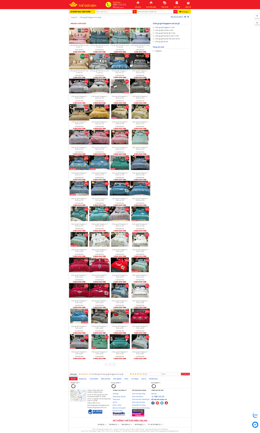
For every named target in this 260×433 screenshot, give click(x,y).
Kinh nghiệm (117, 379)
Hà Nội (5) (101, 424)
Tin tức (73, 379)
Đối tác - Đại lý (117, 405)
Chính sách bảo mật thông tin (141, 399)
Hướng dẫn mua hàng (138, 405)
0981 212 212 (159, 396)
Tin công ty (134, 379)
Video (126, 379)
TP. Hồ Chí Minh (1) (154, 424)
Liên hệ (115, 402)
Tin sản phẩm (93, 379)
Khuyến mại (82, 379)
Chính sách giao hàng (138, 394)
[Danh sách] (188, 17)
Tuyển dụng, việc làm (119, 396)
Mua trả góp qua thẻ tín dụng (141, 408)
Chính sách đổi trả (137, 396)
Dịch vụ (143, 379)
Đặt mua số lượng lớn (119, 408)
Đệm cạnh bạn (105, 379)
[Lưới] (185, 17)
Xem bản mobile (118, 411)
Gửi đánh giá (185, 374)
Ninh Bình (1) (126, 424)
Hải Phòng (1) (139, 424)
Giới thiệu (116, 394)
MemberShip (153, 379)
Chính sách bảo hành (138, 402)
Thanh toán (116, 399)
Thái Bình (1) (113, 424)
